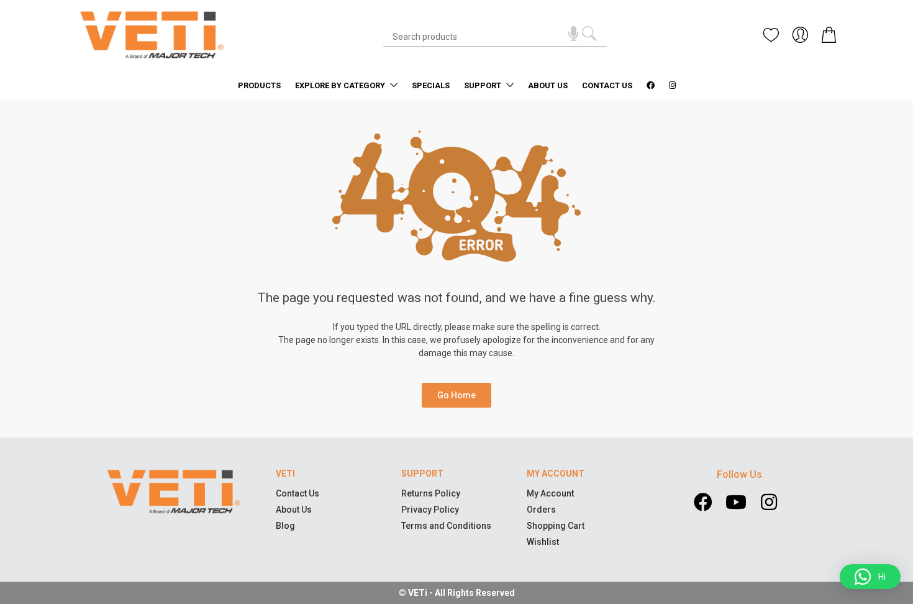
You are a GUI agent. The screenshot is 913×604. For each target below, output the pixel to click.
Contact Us (607, 85)
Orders (541, 510)
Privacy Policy (430, 510)
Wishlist (543, 542)
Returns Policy (430, 493)
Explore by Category (341, 85)
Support (483, 85)
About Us (548, 85)
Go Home (456, 395)
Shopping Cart (555, 526)
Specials (431, 85)
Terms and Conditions (446, 526)
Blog (285, 526)
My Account (550, 493)
